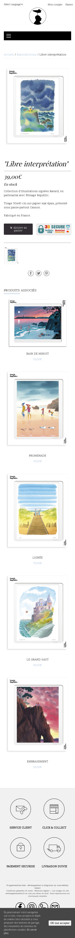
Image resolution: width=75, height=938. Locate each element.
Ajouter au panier (19, 229)
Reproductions (27, 55)
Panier (69, 5)
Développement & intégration (40, 885)
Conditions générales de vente (19, 891)
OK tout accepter (59, 923)
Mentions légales (41, 891)
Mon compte (55, 5)
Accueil (9, 55)
